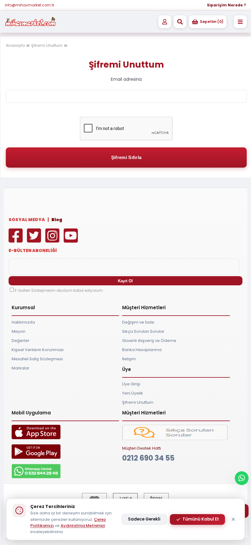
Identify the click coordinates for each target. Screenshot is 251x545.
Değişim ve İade (138, 322)
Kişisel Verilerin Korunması (38, 350)
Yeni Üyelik (132, 393)
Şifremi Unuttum (46, 45)
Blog (56, 220)
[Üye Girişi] (164, 21)
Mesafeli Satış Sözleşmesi (37, 359)
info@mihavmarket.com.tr (29, 5)
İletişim (129, 359)
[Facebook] (17, 239)
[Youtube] (72, 239)
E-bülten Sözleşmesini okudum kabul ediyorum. (59, 290)
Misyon (18, 331)
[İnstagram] (53, 239)
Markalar (20, 368)
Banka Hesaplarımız (142, 350)
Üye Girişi (131, 384)
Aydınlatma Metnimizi (83, 525)
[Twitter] (35, 239)
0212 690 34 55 (148, 458)
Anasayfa (15, 45)
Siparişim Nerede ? (226, 5)
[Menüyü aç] (240, 21)
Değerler (20, 340)
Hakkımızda (23, 322)
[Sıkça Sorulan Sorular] (174, 439)
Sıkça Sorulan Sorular (143, 331)
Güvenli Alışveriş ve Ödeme (149, 340)
